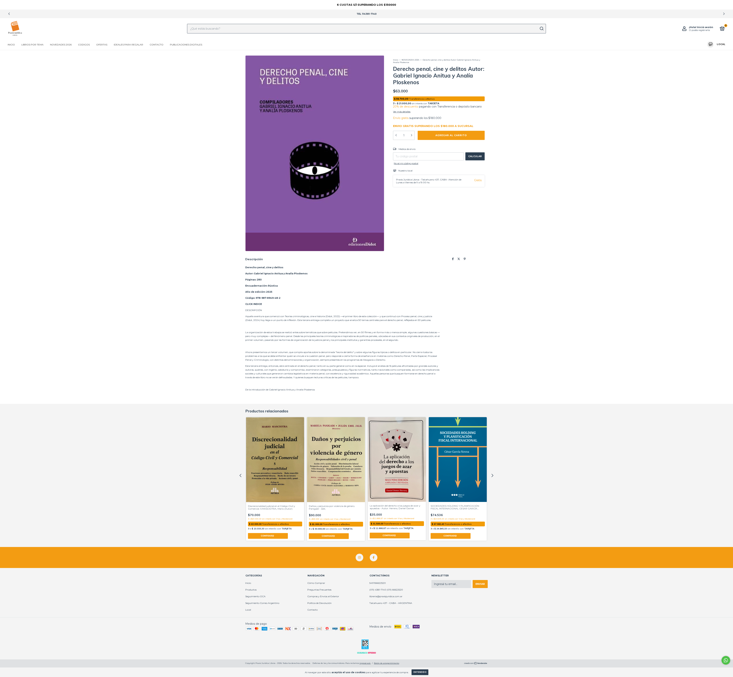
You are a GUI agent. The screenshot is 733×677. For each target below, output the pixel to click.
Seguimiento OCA (255, 596)
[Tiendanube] (476, 663)
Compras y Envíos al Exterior (323, 596)
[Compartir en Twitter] (458, 259)
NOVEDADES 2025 (410, 60)
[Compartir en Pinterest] (465, 259)
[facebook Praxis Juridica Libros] (373, 557)
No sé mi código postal (406, 163)
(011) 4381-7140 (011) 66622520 (386, 589)
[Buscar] (541, 28)
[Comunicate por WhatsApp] (726, 660)
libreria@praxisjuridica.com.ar (385, 596)
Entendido (419, 672)
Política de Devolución (319, 603)
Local (248, 609)
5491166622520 (377, 583)
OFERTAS (101, 44)
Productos (251, 589)
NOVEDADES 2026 (61, 44)
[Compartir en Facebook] (453, 259)
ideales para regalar (128, 44)
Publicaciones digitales (186, 44)
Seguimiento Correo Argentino (262, 603)
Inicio (11, 44)
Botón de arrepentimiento (386, 663)
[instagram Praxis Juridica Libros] (359, 557)
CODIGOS (84, 44)
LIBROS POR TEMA (32, 44)
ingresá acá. (365, 663)
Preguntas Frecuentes (319, 589)
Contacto (156, 44)
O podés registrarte (699, 30)
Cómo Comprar (316, 583)
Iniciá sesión (705, 27)
